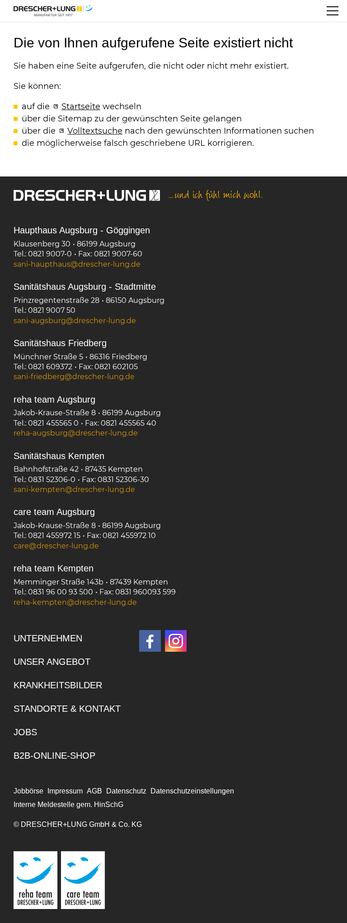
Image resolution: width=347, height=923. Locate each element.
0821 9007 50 (51, 310)
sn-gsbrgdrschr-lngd (72, 320)
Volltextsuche (94, 131)
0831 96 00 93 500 (60, 592)
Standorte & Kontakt (67, 709)
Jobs (25, 732)
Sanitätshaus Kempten (59, 456)
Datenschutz (126, 791)
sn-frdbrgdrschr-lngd (72, 376)
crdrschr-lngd (54, 546)
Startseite (80, 106)
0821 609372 (50, 366)
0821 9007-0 (50, 254)
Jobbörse (28, 791)
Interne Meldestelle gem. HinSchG (68, 804)
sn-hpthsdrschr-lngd (75, 264)
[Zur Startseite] (53, 10)
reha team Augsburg (54, 399)
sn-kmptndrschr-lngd (72, 489)
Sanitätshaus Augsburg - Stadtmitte (85, 287)
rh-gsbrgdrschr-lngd (73, 433)
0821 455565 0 (53, 423)
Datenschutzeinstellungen (192, 791)
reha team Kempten (54, 568)
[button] (332, 11)
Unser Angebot (52, 662)
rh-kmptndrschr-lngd (73, 602)
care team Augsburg (54, 512)
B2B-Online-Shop (54, 756)
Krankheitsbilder (58, 685)
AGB (94, 791)
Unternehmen (48, 638)
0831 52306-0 (51, 479)
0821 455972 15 (54, 535)
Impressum (65, 791)
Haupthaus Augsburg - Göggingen (82, 230)
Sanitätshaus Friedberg (60, 343)
